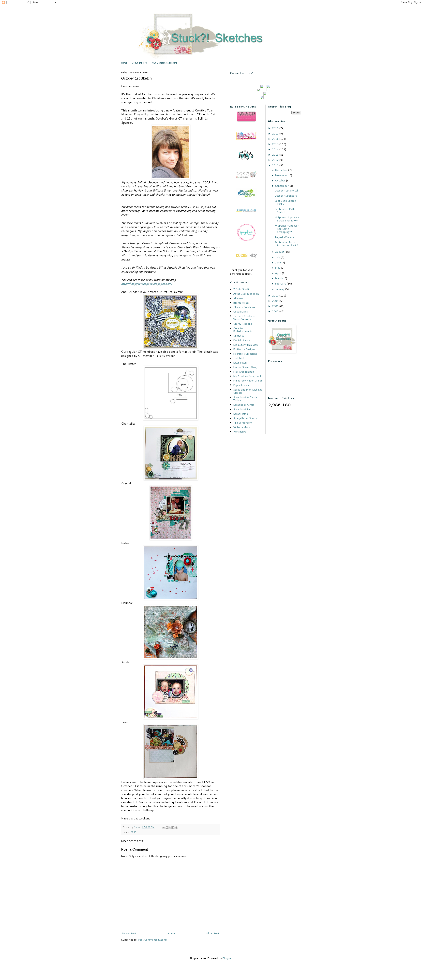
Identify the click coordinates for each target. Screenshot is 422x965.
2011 (133, 832)
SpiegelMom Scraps (245, 418)
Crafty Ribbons (242, 324)
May (278, 268)
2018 (275, 128)
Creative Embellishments (243, 329)
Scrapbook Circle (243, 405)
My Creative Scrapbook (247, 376)
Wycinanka (239, 431)
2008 (275, 306)
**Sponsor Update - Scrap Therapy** (287, 218)
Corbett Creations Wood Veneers (244, 317)
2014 (275, 149)
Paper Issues (241, 385)
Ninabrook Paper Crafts (247, 380)
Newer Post (129, 933)
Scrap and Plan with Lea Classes (247, 391)
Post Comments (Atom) (152, 939)
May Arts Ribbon (243, 371)
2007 (275, 311)
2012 (275, 160)
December (281, 170)
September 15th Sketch (284, 210)
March (279, 278)
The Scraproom (242, 422)
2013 (275, 154)
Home (124, 62)
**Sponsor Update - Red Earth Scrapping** (287, 229)
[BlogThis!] (166, 827)
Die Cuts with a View (245, 345)
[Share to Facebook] (173, 827)
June (278, 262)
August (280, 252)
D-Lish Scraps (242, 340)
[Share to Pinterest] (176, 827)
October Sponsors (285, 195)
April (278, 273)
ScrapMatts (240, 414)
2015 (275, 144)
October (280, 180)
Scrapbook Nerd (243, 409)
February (281, 283)
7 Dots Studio (241, 289)
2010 (275, 295)
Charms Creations (244, 307)
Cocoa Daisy (240, 311)
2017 (275, 133)
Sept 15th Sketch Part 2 (285, 202)
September (282, 186)
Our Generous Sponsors (164, 62)
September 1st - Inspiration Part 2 (286, 243)
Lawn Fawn (240, 362)
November (281, 175)
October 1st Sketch (286, 190)
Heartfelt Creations (245, 353)
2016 (275, 139)
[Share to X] (170, 827)
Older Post (212, 933)
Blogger (227, 958)
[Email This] (163, 827)
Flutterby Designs (244, 349)
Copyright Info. (139, 62)
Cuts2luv (238, 336)
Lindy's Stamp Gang (245, 367)
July (278, 257)
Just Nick (239, 358)
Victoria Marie (241, 427)
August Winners (284, 237)
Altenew (238, 298)
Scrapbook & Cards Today (245, 398)
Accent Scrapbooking (246, 293)
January (280, 289)
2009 (275, 301)
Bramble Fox (241, 302)
